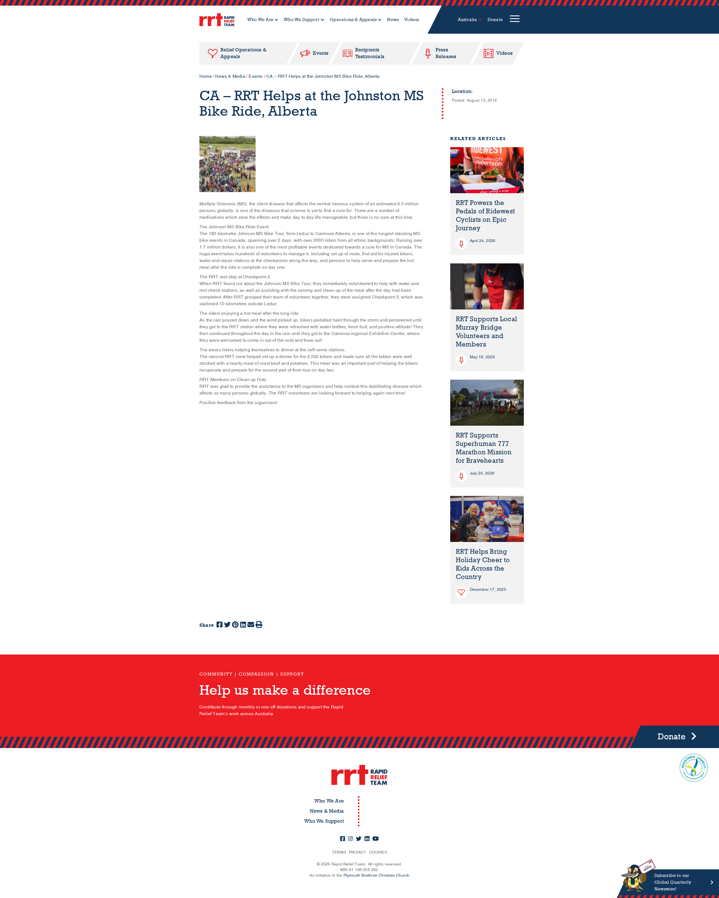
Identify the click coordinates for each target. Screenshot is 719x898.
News (393, 19)
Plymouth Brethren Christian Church (376, 875)
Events (256, 76)
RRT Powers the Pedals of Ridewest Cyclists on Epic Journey (485, 215)
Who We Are (260, 19)
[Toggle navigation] (515, 20)
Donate (495, 19)
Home (205, 76)
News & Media (230, 76)
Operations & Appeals (353, 19)
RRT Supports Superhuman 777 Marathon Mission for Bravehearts (484, 448)
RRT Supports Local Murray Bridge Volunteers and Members (486, 331)
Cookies (378, 852)
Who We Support (301, 19)
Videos (411, 19)
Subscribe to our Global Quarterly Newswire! (672, 882)
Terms (339, 852)
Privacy (357, 852)
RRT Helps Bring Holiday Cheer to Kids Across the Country (483, 564)
